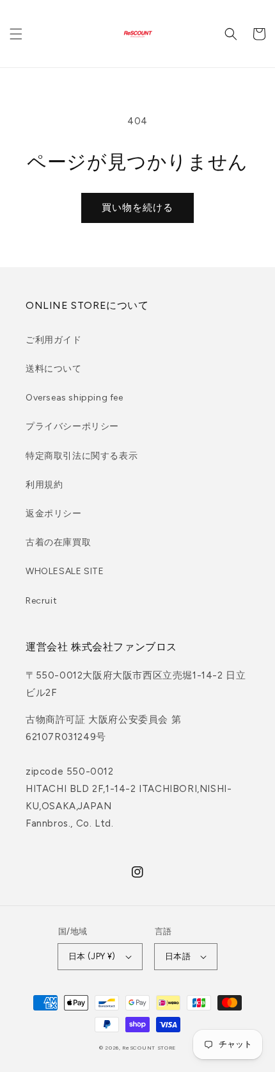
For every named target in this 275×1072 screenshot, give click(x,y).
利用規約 (44, 484)
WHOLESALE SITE (65, 571)
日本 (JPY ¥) (92, 956)
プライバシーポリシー (72, 426)
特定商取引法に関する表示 (82, 455)
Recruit (41, 600)
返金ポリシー (54, 513)
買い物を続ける (137, 207)
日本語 (178, 956)
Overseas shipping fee (74, 397)
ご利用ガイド (54, 339)
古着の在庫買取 (58, 542)
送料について (54, 368)
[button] (16, 34)
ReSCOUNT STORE (149, 1047)
